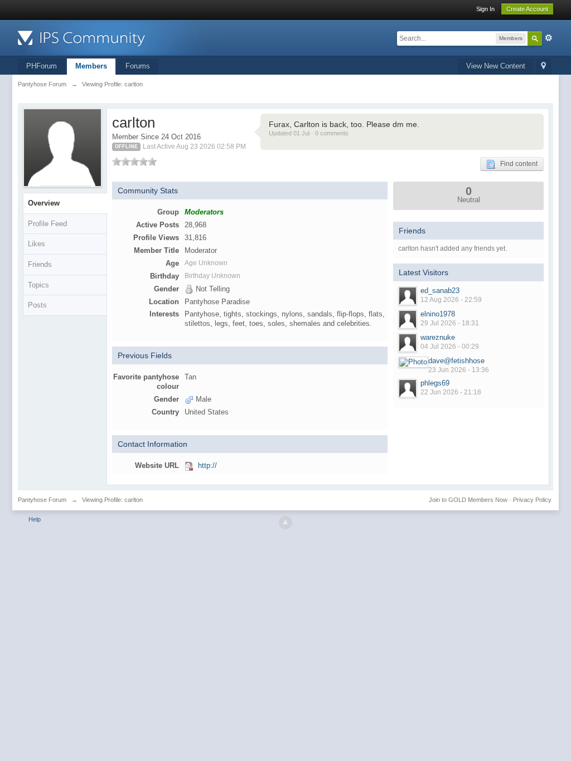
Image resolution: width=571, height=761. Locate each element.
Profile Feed (47, 223)
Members (91, 66)
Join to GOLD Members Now (468, 499)
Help (34, 519)
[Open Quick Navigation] (543, 66)
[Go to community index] (117, 37)
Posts (37, 305)
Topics (38, 285)
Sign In (485, 9)
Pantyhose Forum (42, 499)
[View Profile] (407, 295)
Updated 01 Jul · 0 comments (309, 133)
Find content (516, 164)
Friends (40, 264)
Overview (44, 203)
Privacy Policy (532, 499)
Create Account (527, 9)
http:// (207, 465)
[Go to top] (285, 522)
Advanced (548, 37)
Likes (36, 244)
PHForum (41, 66)
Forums (137, 66)
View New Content (495, 66)
